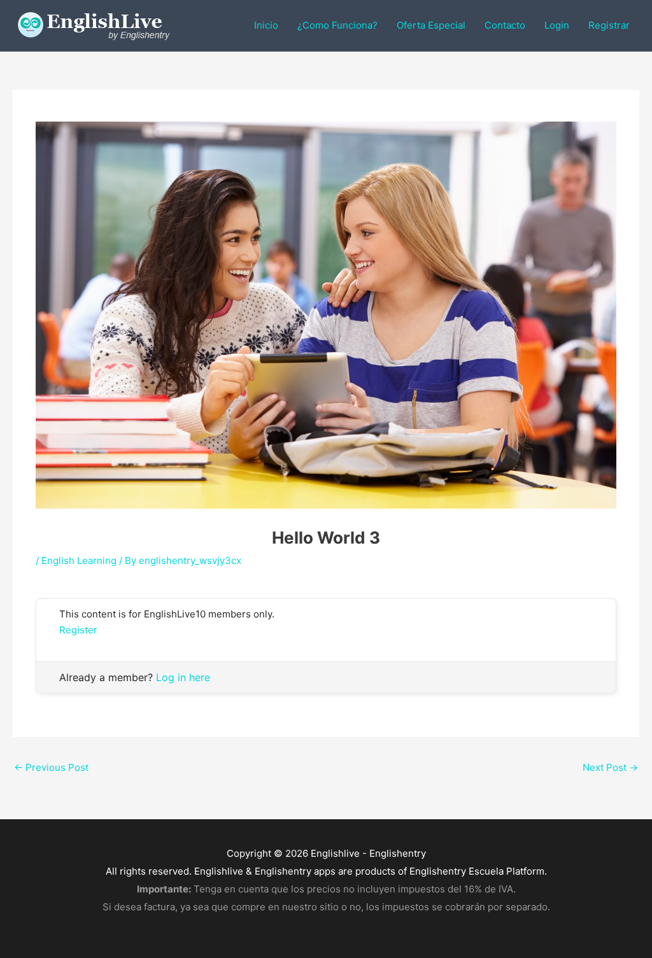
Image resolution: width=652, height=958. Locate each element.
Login (556, 25)
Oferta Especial (431, 25)
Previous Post (51, 767)
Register (78, 630)
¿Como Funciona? (337, 25)
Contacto (505, 25)
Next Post (610, 767)
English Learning (79, 560)
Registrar (609, 25)
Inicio (266, 25)
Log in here (183, 677)
